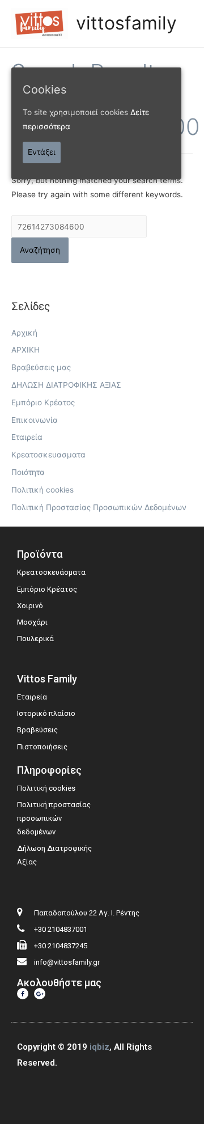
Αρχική (24, 332)
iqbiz (99, 1047)
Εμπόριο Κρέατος (43, 402)
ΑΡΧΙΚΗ (25, 349)
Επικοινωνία (34, 420)
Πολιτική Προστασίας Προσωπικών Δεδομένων (98, 507)
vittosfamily (126, 23)
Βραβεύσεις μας (41, 367)
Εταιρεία (26, 437)
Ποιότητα (28, 472)
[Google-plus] (39, 993)
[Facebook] (22, 993)
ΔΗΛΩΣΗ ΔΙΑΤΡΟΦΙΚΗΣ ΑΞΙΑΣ (66, 384)
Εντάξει (42, 151)
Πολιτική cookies (42, 489)
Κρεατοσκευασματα (48, 454)
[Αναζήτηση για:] (79, 226)
